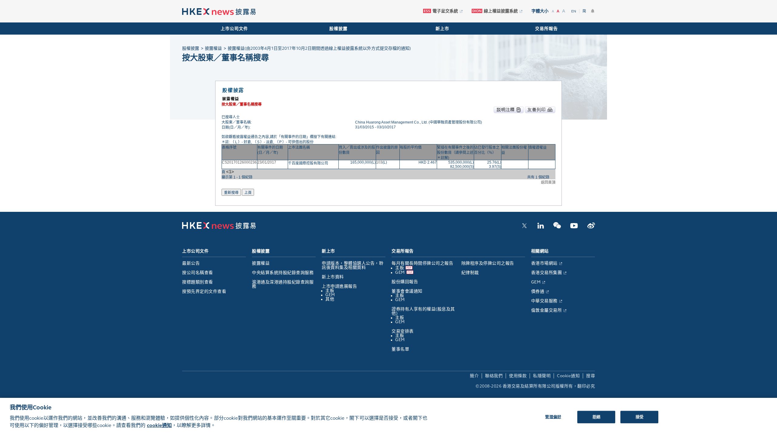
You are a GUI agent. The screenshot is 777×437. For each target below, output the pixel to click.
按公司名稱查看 (197, 272)
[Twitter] (524, 227)
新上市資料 (333, 276)
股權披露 (338, 28)
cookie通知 (159, 425)
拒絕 (596, 416)
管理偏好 (553, 416)
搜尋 (590, 375)
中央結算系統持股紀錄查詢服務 (283, 272)
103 (379, 162)
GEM (330, 294)
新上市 (442, 28)
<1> (230, 171)
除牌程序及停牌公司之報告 (487, 263)
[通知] (593, 11)
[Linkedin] (540, 227)
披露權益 (261, 263)
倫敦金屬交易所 (546, 310)
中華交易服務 (544, 300)
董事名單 (400, 349)
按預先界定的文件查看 (204, 291)
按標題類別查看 (197, 282)
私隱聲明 (542, 375)
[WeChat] (557, 227)
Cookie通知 (568, 375)
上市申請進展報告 (339, 286)
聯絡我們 (494, 375)
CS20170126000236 (239, 162)
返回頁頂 (548, 182)
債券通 (538, 291)
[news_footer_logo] (219, 227)
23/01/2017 (266, 162)
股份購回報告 (405, 281)
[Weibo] (591, 227)
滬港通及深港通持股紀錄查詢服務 (283, 284)
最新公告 (191, 263)
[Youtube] (574, 227)
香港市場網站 (544, 263)
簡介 (474, 375)
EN (573, 11)
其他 (329, 299)
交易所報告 (546, 28)
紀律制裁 (470, 272)
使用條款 (518, 375)
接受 (639, 416)
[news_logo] (219, 11)
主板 (329, 290)
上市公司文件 (234, 28)
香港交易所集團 (546, 272)
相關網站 (540, 251)
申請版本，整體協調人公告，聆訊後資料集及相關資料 (352, 265)
